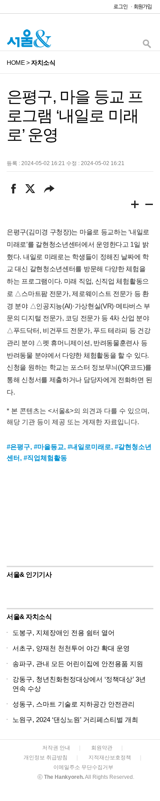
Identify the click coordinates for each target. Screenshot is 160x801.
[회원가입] (142, 8)
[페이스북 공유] (13, 189)
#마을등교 (49, 446)
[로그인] (118, 8)
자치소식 (43, 62)
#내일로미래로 (89, 446)
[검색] (146, 46)
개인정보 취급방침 (46, 757)
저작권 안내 (56, 748)
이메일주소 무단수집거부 (83, 767)
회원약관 (101, 748)
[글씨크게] (135, 206)
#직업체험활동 (45, 458)
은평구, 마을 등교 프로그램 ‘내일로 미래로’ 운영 (75, 115)
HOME (15, 62)
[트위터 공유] (30, 189)
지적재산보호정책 (109, 757)
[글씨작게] (149, 206)
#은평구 (18, 446)
